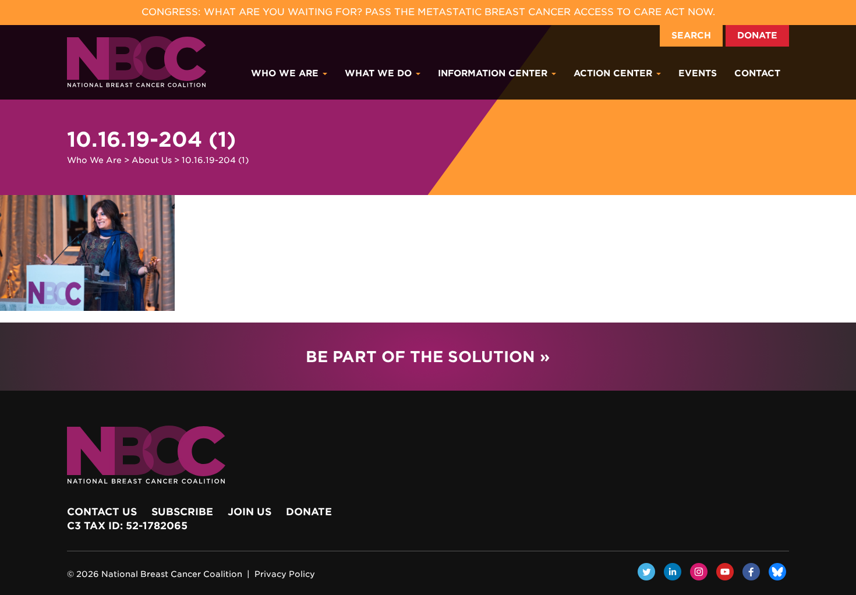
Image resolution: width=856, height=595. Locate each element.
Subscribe (182, 512)
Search (691, 35)
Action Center (614, 73)
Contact (757, 73)
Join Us (249, 512)
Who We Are (286, 73)
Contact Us (102, 512)
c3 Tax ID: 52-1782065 (127, 526)
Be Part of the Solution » (428, 357)
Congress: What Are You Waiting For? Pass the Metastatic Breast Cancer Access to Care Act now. (428, 11)
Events (697, 73)
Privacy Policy (284, 574)
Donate (757, 35)
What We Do (380, 73)
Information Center (494, 73)
